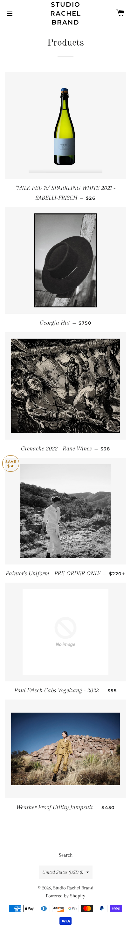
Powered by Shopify (65, 896)
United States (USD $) (62, 872)
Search (65, 855)
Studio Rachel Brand (65, 13)
